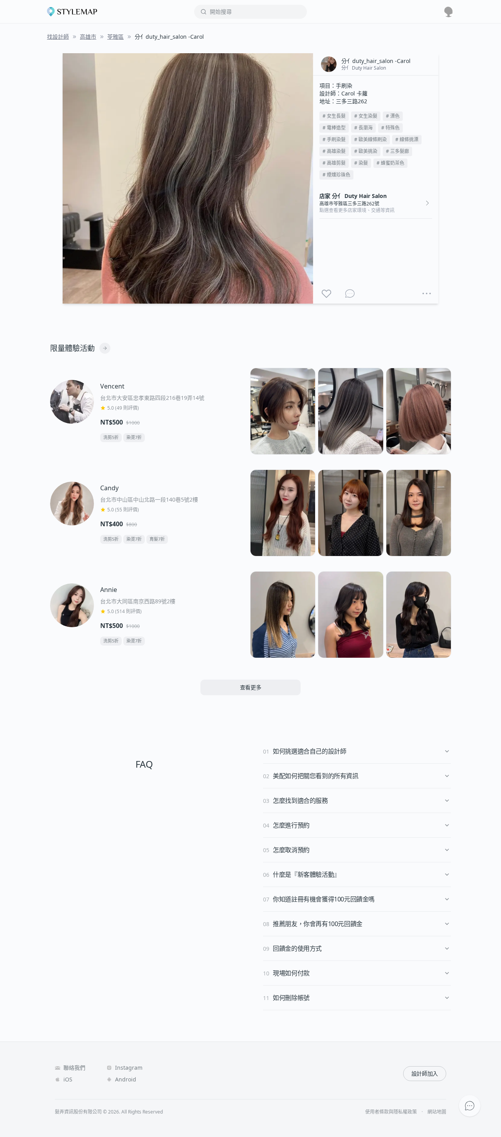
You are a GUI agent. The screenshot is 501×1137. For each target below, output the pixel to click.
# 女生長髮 (334, 116)
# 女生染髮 (365, 116)
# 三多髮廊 (397, 151)
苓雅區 (115, 36)
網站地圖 (436, 1112)
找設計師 (58, 36)
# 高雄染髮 (334, 151)
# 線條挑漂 (406, 139)
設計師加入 (424, 1073)
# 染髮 (361, 163)
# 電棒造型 (334, 127)
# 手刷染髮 (334, 139)
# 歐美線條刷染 (370, 139)
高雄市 (88, 36)
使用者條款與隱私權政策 (391, 1112)
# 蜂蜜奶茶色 (390, 163)
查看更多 (250, 687)
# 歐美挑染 (365, 151)
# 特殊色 (390, 127)
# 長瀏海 (363, 127)
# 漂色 (393, 116)
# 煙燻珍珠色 (336, 174)
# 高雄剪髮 (334, 163)
